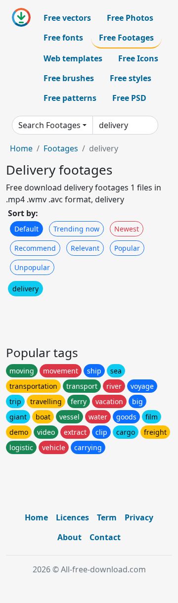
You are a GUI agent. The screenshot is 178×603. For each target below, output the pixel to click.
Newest (126, 228)
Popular (127, 248)
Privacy (139, 517)
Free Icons (138, 58)
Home (21, 148)
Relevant (85, 248)
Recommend (35, 248)
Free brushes (69, 78)
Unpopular (32, 267)
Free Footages (126, 37)
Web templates (73, 58)
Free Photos (130, 17)
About (69, 537)
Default (26, 228)
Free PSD (129, 98)
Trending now (76, 228)
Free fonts (63, 37)
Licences (72, 517)
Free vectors (67, 17)
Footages (61, 148)
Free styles (130, 78)
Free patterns (70, 98)
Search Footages (49, 125)
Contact (105, 537)
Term (107, 517)
